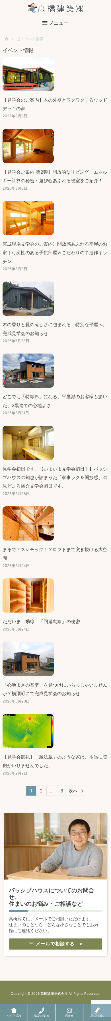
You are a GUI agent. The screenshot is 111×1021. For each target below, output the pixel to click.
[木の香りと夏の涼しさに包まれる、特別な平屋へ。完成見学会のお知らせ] (28, 311)
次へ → (76, 791)
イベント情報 (32, 38)
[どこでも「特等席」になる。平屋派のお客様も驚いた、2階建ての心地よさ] (28, 383)
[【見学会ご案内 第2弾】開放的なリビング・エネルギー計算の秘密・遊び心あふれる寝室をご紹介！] (28, 158)
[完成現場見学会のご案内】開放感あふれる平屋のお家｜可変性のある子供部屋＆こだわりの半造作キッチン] (28, 231)
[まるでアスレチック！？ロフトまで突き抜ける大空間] (28, 536)
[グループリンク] (55, 884)
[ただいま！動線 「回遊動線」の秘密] (28, 608)
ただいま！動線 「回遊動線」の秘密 (41, 621)
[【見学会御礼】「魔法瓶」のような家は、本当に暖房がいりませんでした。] (28, 744)
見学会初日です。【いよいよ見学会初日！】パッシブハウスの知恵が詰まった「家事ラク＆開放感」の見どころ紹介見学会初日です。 (55, 477)
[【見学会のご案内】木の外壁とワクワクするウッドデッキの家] (28, 86)
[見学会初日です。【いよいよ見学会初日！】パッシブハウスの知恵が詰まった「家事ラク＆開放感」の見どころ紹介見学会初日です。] (28, 455)
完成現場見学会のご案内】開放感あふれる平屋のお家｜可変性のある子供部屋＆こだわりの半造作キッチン (55, 252)
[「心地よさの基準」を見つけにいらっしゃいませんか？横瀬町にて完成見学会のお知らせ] (28, 671)
